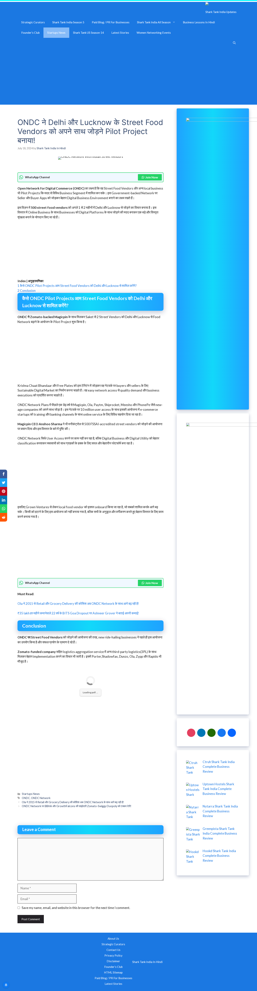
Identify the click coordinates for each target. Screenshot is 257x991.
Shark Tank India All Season (154, 22)
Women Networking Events (154, 32)
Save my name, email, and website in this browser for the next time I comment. (76, 908)
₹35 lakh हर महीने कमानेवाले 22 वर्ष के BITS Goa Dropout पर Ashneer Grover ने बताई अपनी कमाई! (78, 613)
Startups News (56, 32)
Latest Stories (120, 32)
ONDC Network (40, 798)
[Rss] (222, 732)
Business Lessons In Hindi (199, 22)
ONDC (26, 798)
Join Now (151, 177)
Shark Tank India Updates (220, 12)
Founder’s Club (30, 32)
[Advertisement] (128, 76)
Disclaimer (113, 961)
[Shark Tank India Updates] (222, 4)
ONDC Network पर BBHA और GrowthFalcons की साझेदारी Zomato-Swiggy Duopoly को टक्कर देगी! (76, 806)
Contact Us (113, 949)
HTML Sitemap (113, 972)
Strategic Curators (33, 22)
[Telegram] (232, 732)
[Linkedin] (201, 732)
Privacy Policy (113, 955)
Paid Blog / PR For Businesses (110, 22)
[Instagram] (191, 732)
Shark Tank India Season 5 (68, 22)
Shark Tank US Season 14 (88, 32)
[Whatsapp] (211, 732)
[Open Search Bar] (234, 43)
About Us (113, 938)
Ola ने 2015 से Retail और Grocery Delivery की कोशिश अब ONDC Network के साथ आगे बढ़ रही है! (78, 604)
